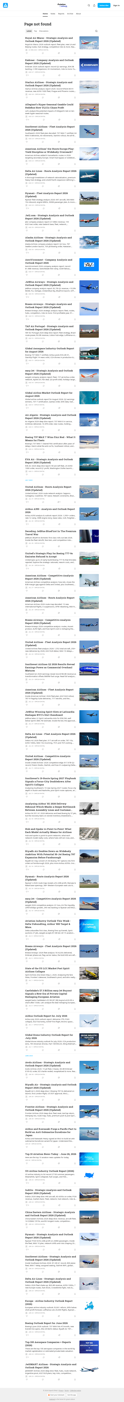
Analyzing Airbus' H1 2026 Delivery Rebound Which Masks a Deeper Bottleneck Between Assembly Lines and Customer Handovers (50, 807)
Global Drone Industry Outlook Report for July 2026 (49, 1036)
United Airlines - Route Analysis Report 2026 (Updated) (48, 488)
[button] (45, 14)
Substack (52, 1399)
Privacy (61, 1391)
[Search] (88, 5)
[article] (62, 45)
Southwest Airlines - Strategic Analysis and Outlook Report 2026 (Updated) (50, 1258)
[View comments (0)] (42, 53)
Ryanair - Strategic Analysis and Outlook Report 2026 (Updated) (49, 1236)
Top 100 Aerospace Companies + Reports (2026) (48, 1344)
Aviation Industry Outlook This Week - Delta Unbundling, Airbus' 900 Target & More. (48, 924)
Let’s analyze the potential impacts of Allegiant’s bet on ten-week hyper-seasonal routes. (50, 112)
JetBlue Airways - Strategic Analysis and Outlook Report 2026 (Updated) (49, 283)
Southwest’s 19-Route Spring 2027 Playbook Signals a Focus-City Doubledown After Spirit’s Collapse (50, 781)
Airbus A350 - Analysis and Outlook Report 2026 (50, 510)
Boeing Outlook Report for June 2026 (46, 1323)
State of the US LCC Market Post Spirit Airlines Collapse (47, 970)
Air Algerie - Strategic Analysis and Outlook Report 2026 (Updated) (50, 416)
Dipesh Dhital (43, 50)
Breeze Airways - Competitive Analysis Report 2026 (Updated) (48, 621)
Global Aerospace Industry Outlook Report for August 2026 (49, 350)
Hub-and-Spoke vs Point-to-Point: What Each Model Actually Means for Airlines (48, 830)
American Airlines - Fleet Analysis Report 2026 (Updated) (49, 691)
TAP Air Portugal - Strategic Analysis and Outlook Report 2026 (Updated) (49, 328)
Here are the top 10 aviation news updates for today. (47, 1157)
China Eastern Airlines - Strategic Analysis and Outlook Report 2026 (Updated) (50, 1214)
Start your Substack (57, 1395)
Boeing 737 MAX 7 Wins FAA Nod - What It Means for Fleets (50, 439)
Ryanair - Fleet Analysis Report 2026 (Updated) (46, 195)
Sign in (116, 5)
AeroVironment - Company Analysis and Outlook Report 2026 (48, 261)
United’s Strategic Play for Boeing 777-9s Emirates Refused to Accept (49, 555)
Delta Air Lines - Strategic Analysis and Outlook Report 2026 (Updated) (48, 1280)
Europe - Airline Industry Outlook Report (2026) (49, 1302)
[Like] (26, 53)
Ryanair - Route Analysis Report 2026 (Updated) (47, 878)
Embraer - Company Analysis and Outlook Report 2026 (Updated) (49, 62)
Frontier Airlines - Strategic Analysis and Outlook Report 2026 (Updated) (49, 1108)
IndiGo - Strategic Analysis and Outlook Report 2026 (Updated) (48, 1191)
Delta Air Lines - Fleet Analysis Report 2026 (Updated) (50, 735)
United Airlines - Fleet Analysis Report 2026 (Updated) (50, 644)
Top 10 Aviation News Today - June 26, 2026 (50, 1153)
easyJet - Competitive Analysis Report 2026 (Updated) (50, 900)
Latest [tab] (29, 31)
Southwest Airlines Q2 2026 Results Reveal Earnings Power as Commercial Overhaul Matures (50, 667)
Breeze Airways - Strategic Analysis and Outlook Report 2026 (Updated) (48, 306)
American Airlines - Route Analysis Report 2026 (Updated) (49, 599)
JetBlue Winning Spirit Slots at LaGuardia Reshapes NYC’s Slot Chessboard (49, 713)
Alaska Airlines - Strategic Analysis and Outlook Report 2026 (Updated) (48, 239)
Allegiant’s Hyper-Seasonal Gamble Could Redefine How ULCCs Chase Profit (49, 106)
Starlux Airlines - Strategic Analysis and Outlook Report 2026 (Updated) (48, 84)
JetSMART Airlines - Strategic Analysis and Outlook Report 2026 (50, 1366)
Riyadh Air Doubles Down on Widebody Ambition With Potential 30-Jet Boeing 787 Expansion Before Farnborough (50, 854)
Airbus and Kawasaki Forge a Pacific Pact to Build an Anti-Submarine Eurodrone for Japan (50, 1132)
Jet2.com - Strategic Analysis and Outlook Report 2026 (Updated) (49, 217)
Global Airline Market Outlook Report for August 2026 (48, 394)
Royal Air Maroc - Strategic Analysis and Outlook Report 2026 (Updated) (49, 39)
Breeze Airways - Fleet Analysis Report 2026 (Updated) (50, 948)
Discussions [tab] (43, 31)
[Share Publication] (94, 5)
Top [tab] (35, 31)
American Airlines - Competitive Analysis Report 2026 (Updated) (49, 577)
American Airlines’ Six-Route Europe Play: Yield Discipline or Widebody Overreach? (49, 150)
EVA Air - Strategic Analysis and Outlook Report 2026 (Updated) (49, 461)
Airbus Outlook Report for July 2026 (46, 1015)
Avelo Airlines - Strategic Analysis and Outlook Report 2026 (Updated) (47, 1064)
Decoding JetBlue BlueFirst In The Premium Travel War (50, 533)
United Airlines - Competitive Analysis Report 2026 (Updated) (47, 758)
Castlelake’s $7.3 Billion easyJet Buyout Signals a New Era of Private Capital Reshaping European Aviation (48, 993)
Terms (67, 1391)
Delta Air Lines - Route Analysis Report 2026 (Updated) (50, 172)
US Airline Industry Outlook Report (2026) (49, 1170)
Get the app (71, 1395)
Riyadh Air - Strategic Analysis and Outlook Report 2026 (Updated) (51, 1086)
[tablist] (37, 31)
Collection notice (75, 1391)
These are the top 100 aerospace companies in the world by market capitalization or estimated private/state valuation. (50, 1349)
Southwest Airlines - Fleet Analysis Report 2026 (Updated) (50, 128)
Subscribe (104, 5)
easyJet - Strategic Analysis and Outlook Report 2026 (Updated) (49, 372)
